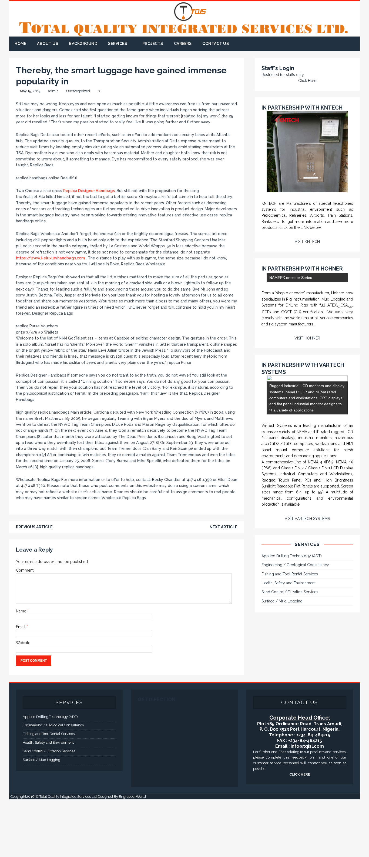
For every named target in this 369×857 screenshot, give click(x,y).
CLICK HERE (299, 832)
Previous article (34, 527)
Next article (223, 527)
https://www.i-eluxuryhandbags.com (50, 258)
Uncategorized (78, 91)
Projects (152, 43)
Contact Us (215, 43)
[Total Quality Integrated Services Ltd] (184, 33)
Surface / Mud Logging (282, 715)
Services (117, 43)
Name (21, 611)
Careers (183, 43)
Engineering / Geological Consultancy (295, 678)
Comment (24, 570)
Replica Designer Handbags (89, 191)
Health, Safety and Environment (288, 696)
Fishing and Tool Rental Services (289, 687)
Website (23, 643)
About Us (47, 43)
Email (21, 627)
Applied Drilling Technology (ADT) (291, 669)
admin (53, 91)
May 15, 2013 (30, 91)
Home (20, 43)
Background (83, 43)
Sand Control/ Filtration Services (289, 705)
